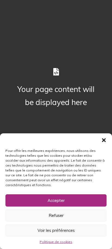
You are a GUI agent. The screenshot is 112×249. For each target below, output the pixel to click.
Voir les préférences (56, 230)
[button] (104, 140)
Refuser (56, 215)
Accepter (56, 200)
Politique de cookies (56, 242)
